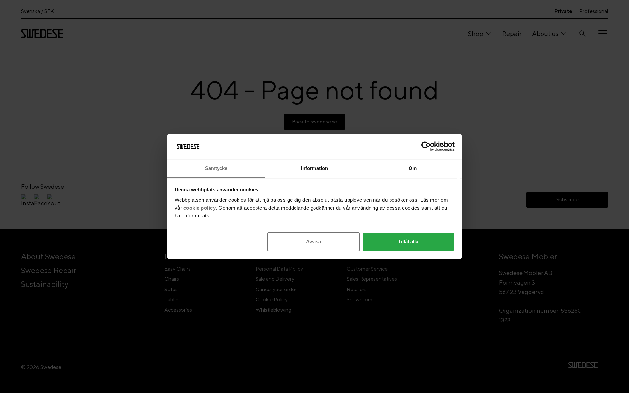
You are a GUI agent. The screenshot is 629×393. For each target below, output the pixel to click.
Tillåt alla (408, 241)
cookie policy (199, 208)
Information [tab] (314, 168)
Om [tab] (413, 168)
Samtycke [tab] (216, 168)
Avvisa (313, 241)
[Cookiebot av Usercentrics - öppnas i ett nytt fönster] (426, 146)
